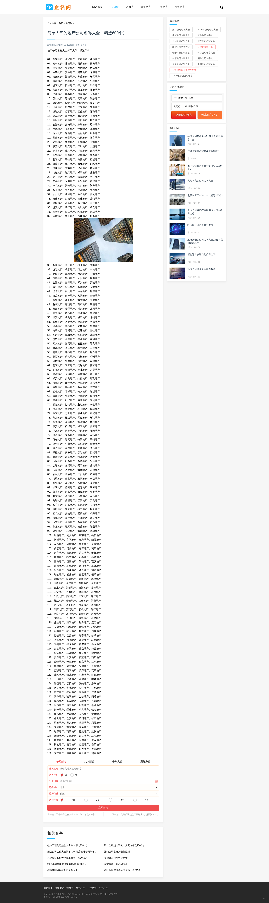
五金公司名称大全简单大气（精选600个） (69, 857)
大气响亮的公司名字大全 (200, 180)
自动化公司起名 (205, 47)
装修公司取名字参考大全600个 (203, 151)
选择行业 (53, 793)
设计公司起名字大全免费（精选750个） (124, 845)
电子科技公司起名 (181, 52)
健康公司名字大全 (181, 58)
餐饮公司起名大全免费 (115, 857)
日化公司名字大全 (181, 41)
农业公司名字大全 (181, 47)
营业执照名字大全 (206, 35)
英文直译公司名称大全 (115, 864)
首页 (61, 23)
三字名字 (162, 6)
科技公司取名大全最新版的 (201, 269)
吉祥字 (130, 6)
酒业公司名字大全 (206, 58)
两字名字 (145, 6)
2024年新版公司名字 (182, 75)
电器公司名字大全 (206, 64)
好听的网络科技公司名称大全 (62, 870)
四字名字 (179, 6)
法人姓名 (53, 768)
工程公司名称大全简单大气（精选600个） (76, 814)
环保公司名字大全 (206, 52)
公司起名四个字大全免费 (184, 70)
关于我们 (104, 894)
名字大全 (113, 894)
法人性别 (53, 775)
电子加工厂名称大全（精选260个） (205, 195)
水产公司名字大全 (206, 41)
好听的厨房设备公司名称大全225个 (122, 870)
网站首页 (97, 6)
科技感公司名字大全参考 (200, 224)
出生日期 (53, 781)
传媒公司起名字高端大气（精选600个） (140, 814)
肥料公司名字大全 (181, 29)
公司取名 (114, 6)
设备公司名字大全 (181, 64)
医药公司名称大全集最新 (117, 851)
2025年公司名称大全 (208, 29)
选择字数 (53, 799)
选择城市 (53, 787)
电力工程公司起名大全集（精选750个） (67, 845)
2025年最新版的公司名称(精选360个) (66, 864)
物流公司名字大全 (181, 35)
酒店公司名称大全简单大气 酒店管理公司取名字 (72, 851)
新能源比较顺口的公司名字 (201, 254)
